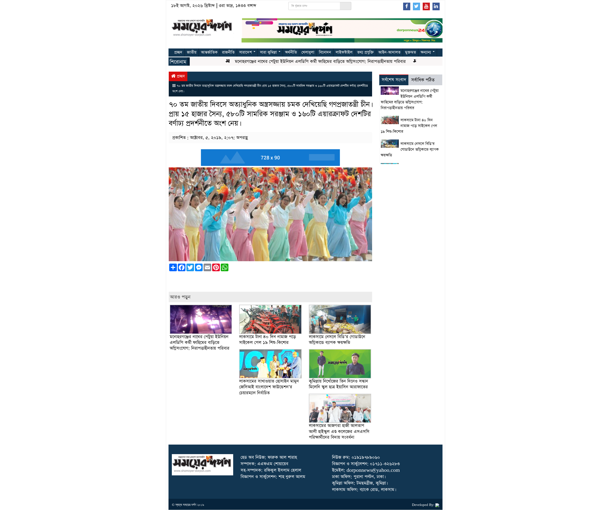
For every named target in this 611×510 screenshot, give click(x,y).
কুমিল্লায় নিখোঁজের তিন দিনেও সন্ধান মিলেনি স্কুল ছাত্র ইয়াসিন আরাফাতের (339, 384)
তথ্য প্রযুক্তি (365, 52)
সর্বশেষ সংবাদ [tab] (394, 80)
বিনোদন (325, 52)
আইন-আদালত (389, 52)
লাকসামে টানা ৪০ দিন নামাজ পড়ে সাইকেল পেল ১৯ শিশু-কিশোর (267, 339)
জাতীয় (191, 52)
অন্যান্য (426, 52)
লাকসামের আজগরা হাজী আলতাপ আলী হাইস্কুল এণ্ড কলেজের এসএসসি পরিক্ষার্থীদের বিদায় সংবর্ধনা (339, 431)
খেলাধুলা (307, 52)
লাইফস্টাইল (344, 52)
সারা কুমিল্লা (269, 52)
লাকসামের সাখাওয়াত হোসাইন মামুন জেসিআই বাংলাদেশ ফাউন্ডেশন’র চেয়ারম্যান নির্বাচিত (269, 387)
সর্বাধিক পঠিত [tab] (423, 80)
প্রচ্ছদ (178, 52)
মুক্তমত (410, 52)
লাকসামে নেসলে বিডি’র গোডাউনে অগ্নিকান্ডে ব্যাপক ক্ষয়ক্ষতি (337, 339)
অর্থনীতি (291, 52)
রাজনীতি (228, 52)
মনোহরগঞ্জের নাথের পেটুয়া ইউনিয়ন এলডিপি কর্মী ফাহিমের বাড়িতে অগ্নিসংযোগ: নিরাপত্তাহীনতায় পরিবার (307, 61)
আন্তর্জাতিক (209, 52)
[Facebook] (406, 6)
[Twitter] (416, 6)
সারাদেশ (246, 52)
